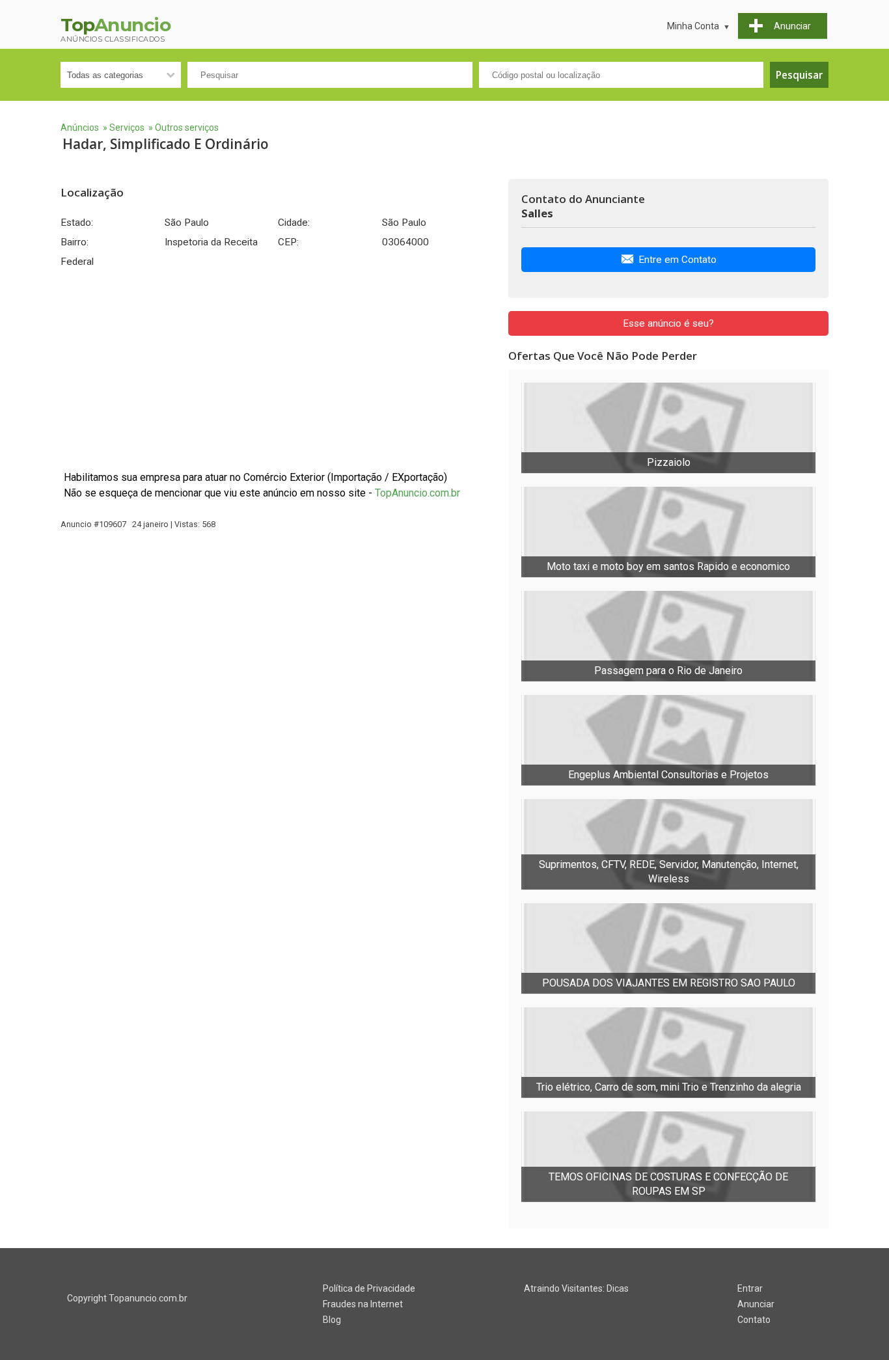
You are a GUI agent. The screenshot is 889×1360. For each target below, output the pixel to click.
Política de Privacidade (369, 1288)
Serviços (126, 127)
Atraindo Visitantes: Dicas (576, 1288)
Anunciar (755, 1304)
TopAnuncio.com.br (417, 493)
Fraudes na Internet (363, 1304)
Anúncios (80, 127)
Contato (754, 1319)
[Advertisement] (278, 369)
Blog (332, 1319)
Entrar (750, 1288)
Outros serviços (187, 127)
